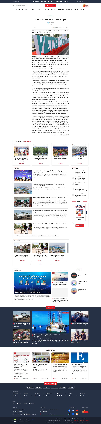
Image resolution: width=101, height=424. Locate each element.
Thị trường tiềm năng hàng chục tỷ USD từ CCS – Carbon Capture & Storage (49, 336)
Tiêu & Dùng (43, 1)
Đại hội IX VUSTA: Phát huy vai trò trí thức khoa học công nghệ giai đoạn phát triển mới (49, 198)
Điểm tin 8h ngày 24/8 (82, 290)
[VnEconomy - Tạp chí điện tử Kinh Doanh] (50, 383)
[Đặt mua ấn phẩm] (85, 5)
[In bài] (33, 27)
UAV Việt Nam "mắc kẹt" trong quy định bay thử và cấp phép (47, 171)
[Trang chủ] (16, 9)
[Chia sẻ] (68, 27)
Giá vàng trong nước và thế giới (60, 364)
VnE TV (52, 1)
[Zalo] (80, 1)
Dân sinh (82, 9)
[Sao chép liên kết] (66, 27)
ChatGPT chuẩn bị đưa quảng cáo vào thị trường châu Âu (80, 195)
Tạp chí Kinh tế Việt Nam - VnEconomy (81, 420)
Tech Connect (59, 1)
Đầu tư (26, 9)
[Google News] (87, 1)
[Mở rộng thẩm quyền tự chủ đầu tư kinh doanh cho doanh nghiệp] (79, 316)
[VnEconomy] (50, 34)
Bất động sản (69, 9)
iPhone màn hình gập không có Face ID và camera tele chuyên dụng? (81, 189)
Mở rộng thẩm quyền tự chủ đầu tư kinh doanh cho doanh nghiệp (79, 324)
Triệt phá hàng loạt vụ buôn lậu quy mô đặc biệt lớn (79, 341)
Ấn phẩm (79, 201)
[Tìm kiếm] (16, 5)
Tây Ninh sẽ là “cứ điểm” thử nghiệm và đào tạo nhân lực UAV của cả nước (49, 224)
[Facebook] (75, 1)
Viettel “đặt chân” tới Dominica (80, 183)
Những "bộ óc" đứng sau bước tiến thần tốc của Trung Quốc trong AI (80, 178)
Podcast (56, 270)
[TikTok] (85, 1)
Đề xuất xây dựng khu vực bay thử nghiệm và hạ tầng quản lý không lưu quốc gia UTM (50, 211)
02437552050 (44, 411)
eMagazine (66, 270)
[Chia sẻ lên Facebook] (60, 27)
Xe (48, 1)
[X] (77, 1)
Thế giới (76, 9)
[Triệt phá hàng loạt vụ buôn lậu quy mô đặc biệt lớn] (79, 334)
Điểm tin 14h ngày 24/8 (82, 274)
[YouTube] (82, 1)
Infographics (60, 270)
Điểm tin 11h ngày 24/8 (82, 282)
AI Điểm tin (79, 270)
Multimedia (17, 270)
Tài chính (32, 9)
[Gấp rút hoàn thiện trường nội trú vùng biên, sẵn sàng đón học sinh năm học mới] (21, 334)
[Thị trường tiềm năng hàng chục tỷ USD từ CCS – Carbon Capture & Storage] (50, 322)
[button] (50, 264)
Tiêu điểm (21, 9)
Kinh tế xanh (46, 9)
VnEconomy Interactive (78, 364)
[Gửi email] (64, 27)
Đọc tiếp (16, 168)
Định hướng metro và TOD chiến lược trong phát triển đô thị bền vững (21, 366)
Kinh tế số (38, 9)
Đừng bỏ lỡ (17, 241)
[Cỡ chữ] (35, 27)
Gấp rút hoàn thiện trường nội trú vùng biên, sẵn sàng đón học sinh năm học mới (21, 342)
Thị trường (53, 9)
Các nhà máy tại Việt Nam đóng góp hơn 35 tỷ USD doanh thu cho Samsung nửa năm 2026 (48, 185)
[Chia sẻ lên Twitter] (62, 27)
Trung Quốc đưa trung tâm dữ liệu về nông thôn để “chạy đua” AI (22, 257)
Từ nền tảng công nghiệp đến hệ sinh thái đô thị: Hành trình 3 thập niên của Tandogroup (60, 300)
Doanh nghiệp (61, 9)
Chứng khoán (36, 1)
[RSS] (77, 414)
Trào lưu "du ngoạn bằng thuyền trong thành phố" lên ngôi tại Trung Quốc (41, 158)
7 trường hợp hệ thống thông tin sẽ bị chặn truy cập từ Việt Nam (80, 172)
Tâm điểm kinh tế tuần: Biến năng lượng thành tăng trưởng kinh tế (59, 284)
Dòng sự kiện (50, 350)
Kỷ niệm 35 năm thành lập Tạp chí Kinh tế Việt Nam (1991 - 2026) (40, 366)
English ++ (66, 1)
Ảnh (13, 403)
